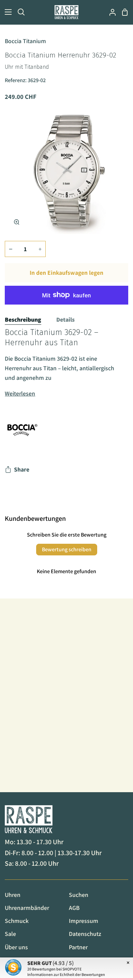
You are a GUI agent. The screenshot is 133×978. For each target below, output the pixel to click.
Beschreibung (23, 319)
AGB (74, 908)
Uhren (12, 895)
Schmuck (17, 921)
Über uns (16, 947)
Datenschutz (85, 934)
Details (65, 319)
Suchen (78, 895)
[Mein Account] (110, 12)
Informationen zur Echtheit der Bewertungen (66, 974)
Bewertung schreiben (66, 549)
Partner (78, 947)
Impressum (83, 921)
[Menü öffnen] (6, 12)
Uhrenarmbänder (27, 908)
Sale (10, 934)
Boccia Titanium (25, 41)
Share (21, 469)
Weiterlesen (20, 393)
